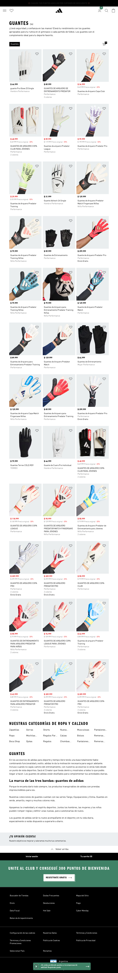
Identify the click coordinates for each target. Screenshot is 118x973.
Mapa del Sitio (82, 896)
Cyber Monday (82, 911)
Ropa (11, 736)
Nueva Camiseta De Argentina (66, 730)
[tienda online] (59, 11)
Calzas (63, 736)
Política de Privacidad (85, 941)
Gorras (29, 730)
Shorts (46, 730)
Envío (12, 903)
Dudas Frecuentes (51, 896)
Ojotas (29, 741)
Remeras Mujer (98, 736)
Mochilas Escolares (31, 736)
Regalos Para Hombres (50, 736)
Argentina (63, 961)
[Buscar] (106, 10)
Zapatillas (14, 730)
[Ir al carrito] (113, 10)
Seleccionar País (17, 951)
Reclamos (47, 951)
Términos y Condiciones (86, 933)
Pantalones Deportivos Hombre (82, 741)
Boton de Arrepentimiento (21, 918)
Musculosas (83, 730)
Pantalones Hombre (99, 730)
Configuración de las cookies (22, 933)
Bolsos (80, 736)
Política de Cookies (51, 941)
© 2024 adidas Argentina (59, 969)
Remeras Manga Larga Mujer (100, 741)
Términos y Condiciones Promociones (20, 942)
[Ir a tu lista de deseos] (11, 10)
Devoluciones (49, 903)
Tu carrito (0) (86, 857)
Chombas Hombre (65, 741)
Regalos (47, 741)
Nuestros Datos (50, 933)
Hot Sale (46, 911)
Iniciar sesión (32, 857)
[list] (54, 44)
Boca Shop (14, 741)
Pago (78, 903)
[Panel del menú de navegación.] (4, 10)
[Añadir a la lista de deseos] (37, 54)
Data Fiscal (15, 911)
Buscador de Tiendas (19, 896)
